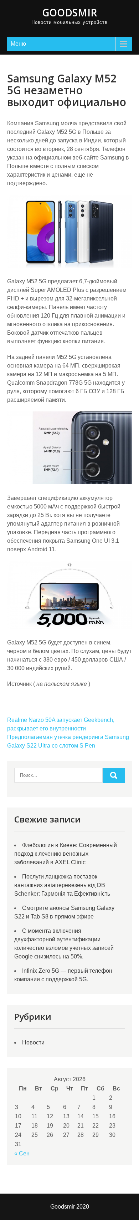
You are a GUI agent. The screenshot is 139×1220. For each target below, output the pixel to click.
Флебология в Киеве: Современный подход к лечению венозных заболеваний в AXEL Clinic (65, 853)
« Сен (22, 1153)
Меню (18, 44)
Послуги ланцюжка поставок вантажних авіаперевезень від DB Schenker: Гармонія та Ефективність (62, 885)
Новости (33, 1042)
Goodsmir (69, 12)
